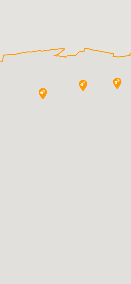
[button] (43, 94)
